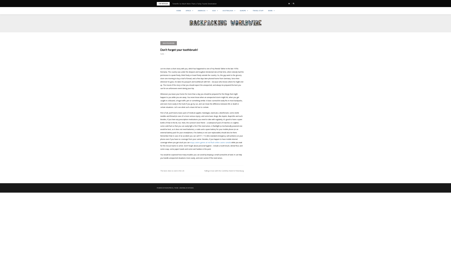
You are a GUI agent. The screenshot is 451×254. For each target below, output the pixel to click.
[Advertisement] (274, 56)
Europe (243, 11)
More (270, 11)
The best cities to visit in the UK (172, 171)
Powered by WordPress (165, 188)
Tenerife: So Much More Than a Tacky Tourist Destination (194, 4)
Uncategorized (169, 43)
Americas (201, 11)
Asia (214, 11)
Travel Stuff (258, 11)
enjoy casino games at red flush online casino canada (210, 142)
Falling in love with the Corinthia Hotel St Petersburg (224, 171)
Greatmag (182, 188)
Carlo (162, 54)
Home (178, 11)
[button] (289, 3)
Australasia (228, 11)
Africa (188, 11)
